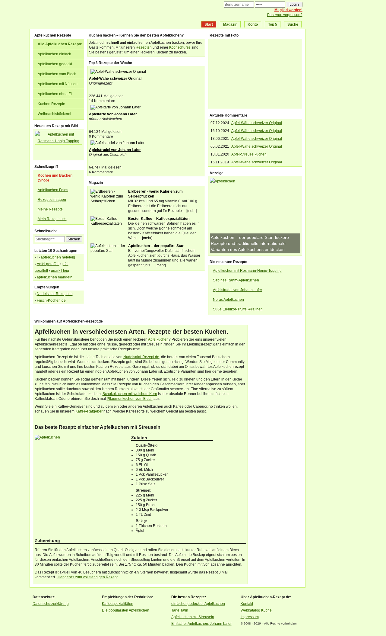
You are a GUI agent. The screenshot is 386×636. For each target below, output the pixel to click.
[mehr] (191, 211)
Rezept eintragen (52, 200)
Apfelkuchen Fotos (53, 190)
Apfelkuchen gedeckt (55, 64)
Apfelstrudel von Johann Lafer (115, 150)
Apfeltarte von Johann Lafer (113, 114)
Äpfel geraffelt (48, 264)
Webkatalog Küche (256, 610)
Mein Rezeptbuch (52, 219)
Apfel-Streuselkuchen (249, 154)
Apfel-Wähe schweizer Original (115, 78)
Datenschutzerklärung (51, 604)
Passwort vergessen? (284, 15)
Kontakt (247, 604)
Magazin (230, 24)
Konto (253, 24)
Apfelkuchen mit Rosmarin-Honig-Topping (247, 270)
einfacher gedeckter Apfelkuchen (198, 604)
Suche (292, 24)
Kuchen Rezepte (51, 104)
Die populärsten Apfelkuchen (125, 610)
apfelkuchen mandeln (54, 277)
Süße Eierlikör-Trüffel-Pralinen (238, 309)
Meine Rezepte (50, 209)
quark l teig (60, 270)
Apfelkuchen (158, 339)
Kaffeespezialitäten (117, 604)
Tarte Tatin (179, 610)
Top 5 (272, 24)
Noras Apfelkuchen (228, 299)
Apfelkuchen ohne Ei (55, 94)
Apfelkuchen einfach (54, 54)
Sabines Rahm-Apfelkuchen (236, 280)
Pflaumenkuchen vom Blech (130, 399)
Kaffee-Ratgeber (89, 411)
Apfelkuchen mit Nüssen (58, 84)
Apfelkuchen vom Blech (57, 74)
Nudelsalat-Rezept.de (55, 294)
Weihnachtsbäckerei (54, 114)
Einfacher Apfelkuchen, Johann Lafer (201, 624)
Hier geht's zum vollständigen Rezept (87, 577)
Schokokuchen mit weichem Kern (130, 394)
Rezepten (144, 47)
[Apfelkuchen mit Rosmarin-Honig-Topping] (58, 144)
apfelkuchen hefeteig (58, 257)
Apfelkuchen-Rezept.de (116, 15)
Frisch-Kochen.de (51, 300)
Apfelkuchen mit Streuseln (192, 617)
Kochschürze (180, 47)
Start (208, 24)
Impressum (250, 617)
